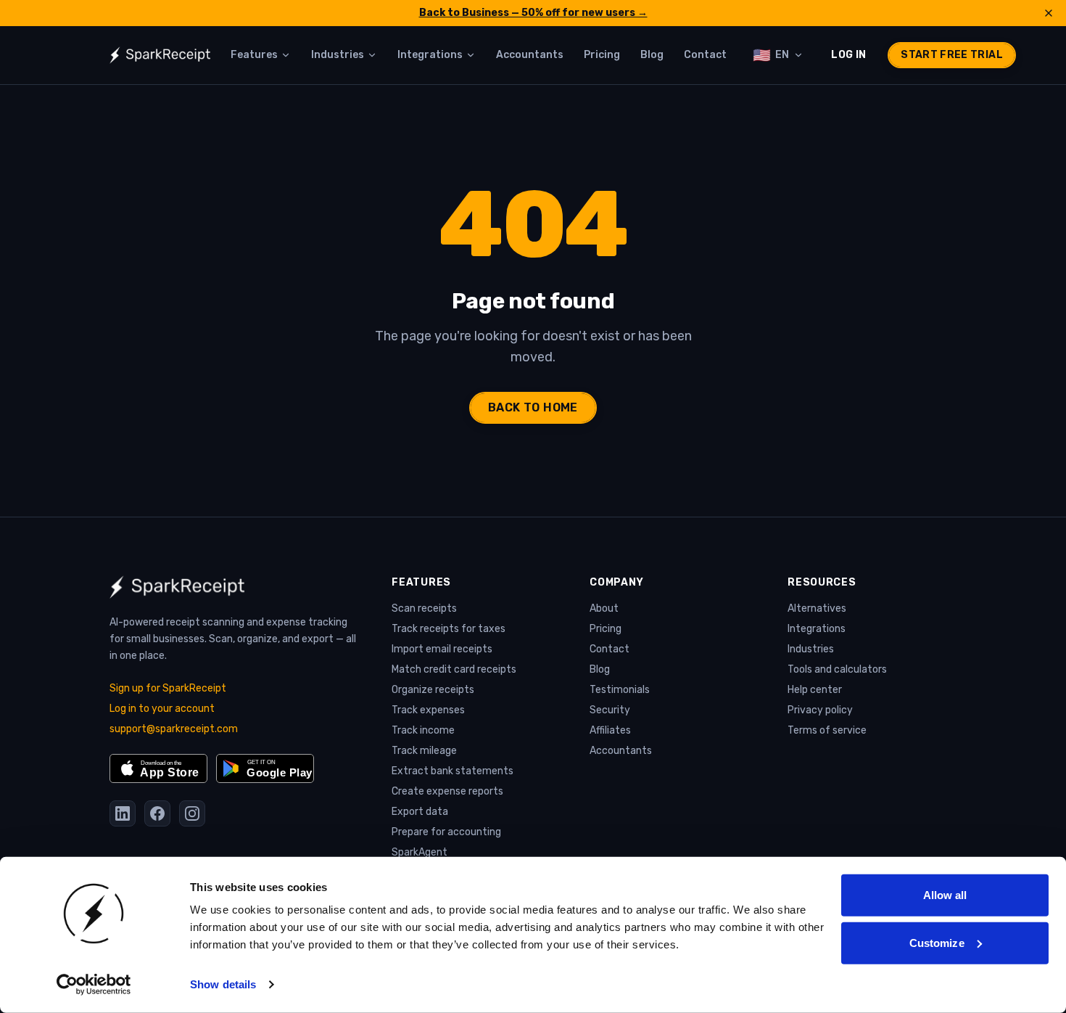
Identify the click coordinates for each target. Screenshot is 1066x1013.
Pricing (605, 629)
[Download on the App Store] (158, 768)
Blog (600, 669)
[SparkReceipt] (160, 55)
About (604, 608)
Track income (423, 730)
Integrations (817, 629)
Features (421, 582)
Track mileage (424, 751)
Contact (609, 649)
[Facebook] (157, 813)
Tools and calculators (837, 669)
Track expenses (428, 710)
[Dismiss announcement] (1048, 13)
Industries (811, 649)
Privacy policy (820, 710)
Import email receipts (442, 649)
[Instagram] (192, 813)
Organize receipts (433, 690)
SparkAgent (419, 852)
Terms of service (827, 730)
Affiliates (610, 730)
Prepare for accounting (446, 832)
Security (610, 710)
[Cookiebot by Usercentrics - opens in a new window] (93, 985)
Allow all (945, 895)
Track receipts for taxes (448, 629)
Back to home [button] (533, 407)
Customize (936, 942)
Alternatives (817, 608)
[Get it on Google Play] (265, 768)
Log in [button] (848, 55)
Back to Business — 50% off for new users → (533, 13)
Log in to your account (162, 708)
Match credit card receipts (454, 669)
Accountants (621, 751)
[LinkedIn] (123, 813)
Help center (815, 690)
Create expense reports (447, 791)
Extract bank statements (452, 771)
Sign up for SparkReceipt (168, 688)
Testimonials (620, 690)
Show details (223, 984)
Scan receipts (424, 608)
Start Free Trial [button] (952, 55)
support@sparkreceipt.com (174, 729)
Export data (420, 811)
